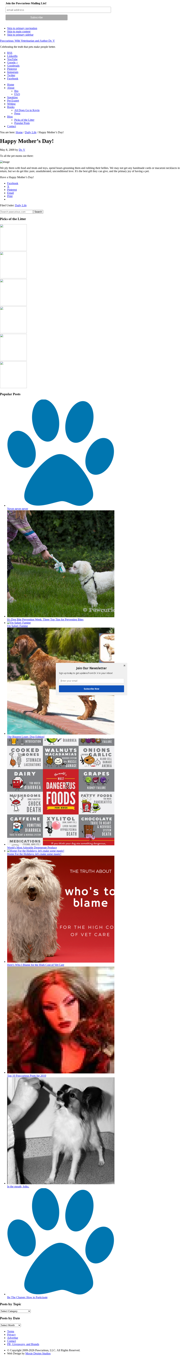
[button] (91, 668)
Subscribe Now (91, 688)
